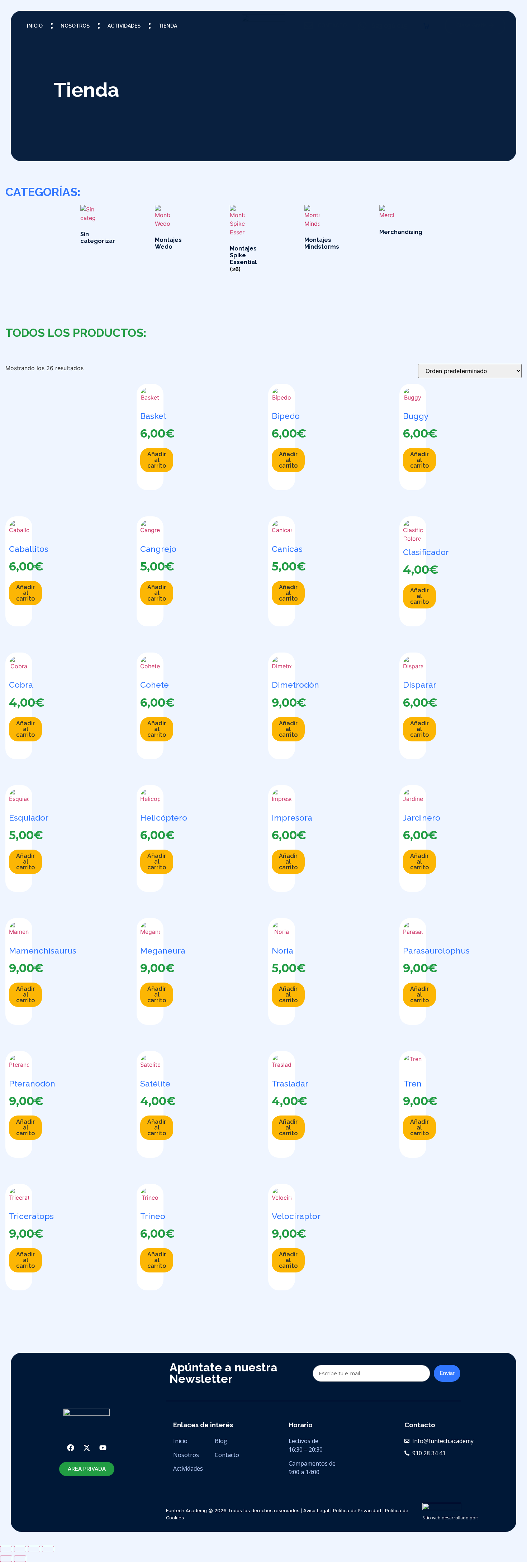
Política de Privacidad (357, 1511)
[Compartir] (34, 1549)
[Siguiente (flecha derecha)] (20, 1559)
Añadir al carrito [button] (156, 460)
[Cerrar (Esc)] (48, 1549)
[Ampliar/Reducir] (6, 1549)
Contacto (227, 1455)
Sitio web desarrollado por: (450, 1518)
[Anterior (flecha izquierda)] (6, 1559)
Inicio (35, 26)
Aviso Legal (316, 1511)
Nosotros (75, 26)
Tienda (167, 26)
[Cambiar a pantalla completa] (20, 1549)
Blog (222, 1441)
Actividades (124, 26)
